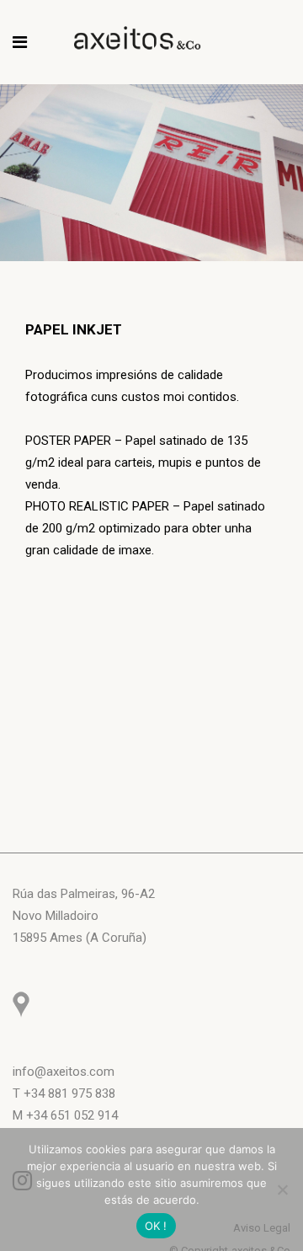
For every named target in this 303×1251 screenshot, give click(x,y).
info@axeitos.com (63, 1071)
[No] (282, 1189)
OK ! (156, 1225)
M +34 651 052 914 (65, 1115)
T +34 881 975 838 (64, 1093)
